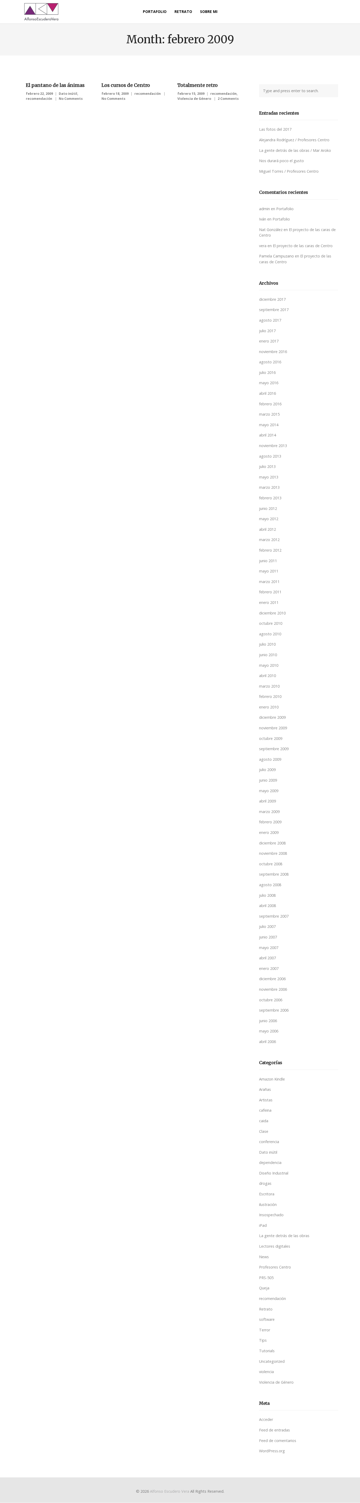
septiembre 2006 (274, 1010)
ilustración (268, 1204)
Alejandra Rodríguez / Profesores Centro (294, 139)
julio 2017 (267, 330)
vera (262, 245)
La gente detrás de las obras (284, 1235)
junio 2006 (268, 1020)
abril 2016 (267, 393)
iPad (263, 1225)
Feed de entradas (274, 1429)
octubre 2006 (270, 999)
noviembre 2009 (273, 727)
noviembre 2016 (273, 351)
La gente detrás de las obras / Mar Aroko (295, 150)
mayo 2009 (268, 790)
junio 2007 (268, 937)
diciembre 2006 (272, 978)
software (267, 1319)
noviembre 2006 (273, 989)
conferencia (269, 1141)
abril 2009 (267, 801)
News (264, 1256)
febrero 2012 (270, 550)
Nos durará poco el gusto (281, 160)
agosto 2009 (270, 759)
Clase (263, 1131)
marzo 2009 (269, 811)
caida (263, 1120)
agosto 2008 (270, 884)
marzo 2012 (269, 539)
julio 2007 (267, 926)
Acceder (266, 1419)
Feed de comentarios (277, 1440)
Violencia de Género (194, 98)
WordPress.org (272, 1450)
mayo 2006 (268, 1031)
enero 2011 (269, 602)
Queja (264, 1287)
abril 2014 (267, 435)
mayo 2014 (268, 424)
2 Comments (228, 98)
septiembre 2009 (274, 748)
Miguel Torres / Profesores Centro (289, 171)
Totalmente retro (197, 85)
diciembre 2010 (272, 613)
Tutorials (267, 1350)
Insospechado (271, 1214)
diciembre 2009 (272, 717)
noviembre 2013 (273, 445)
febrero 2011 (270, 591)
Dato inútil (68, 93)
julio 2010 (267, 644)
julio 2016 (267, 372)
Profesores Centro (275, 1267)
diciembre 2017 (272, 299)
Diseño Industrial (273, 1173)
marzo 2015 (269, 414)
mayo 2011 (268, 571)
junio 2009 (268, 780)
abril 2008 (267, 905)
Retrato (266, 1309)
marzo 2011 (269, 581)
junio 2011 (268, 560)
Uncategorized (272, 1361)
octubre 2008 (270, 863)
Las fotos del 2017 (275, 129)
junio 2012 (268, 508)
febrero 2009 (270, 821)
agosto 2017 (270, 320)
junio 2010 (268, 654)
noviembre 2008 (273, 853)
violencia (266, 1371)
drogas (265, 1183)
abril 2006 (267, 1041)
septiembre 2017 (274, 309)
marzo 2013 (269, 487)
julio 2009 (267, 769)
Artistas (266, 1099)
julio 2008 (267, 895)
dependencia (270, 1162)
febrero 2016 (270, 403)
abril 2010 (267, 675)
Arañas (265, 1089)
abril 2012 (267, 529)
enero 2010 (269, 707)
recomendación (39, 98)
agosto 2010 (270, 633)
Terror (264, 1329)
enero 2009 (269, 832)
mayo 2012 (268, 518)
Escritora (266, 1193)
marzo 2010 (269, 686)
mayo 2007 (268, 947)
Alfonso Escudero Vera (169, 1491)
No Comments (71, 98)
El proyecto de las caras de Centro (303, 245)
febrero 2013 (270, 497)
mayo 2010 (268, 665)
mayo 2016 (268, 382)
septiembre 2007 (274, 916)
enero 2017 (269, 341)
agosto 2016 (270, 361)
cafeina (265, 1110)
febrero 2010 (270, 696)
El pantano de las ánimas (55, 85)
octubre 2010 (270, 623)
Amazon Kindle (272, 1079)
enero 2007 (269, 968)
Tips (263, 1340)
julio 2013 (267, 466)
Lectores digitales (274, 1246)
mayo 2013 (268, 477)
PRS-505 (266, 1277)
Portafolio (285, 208)
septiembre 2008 (274, 874)
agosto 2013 (270, 456)
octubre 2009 (270, 738)
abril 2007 (267, 957)
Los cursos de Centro (125, 85)
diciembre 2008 (272, 843)
